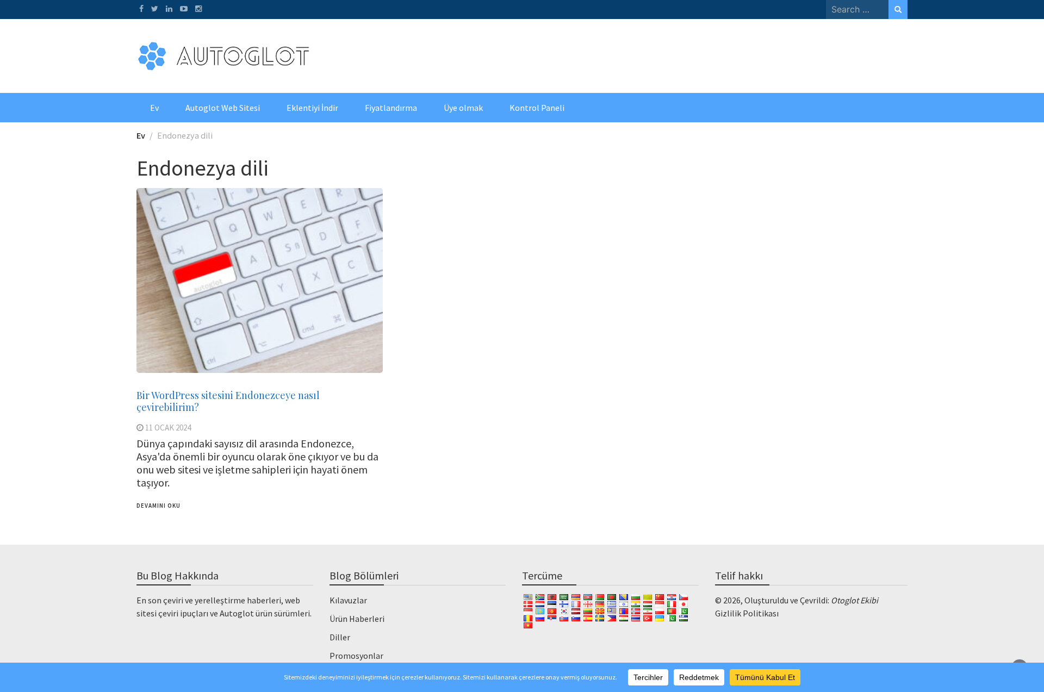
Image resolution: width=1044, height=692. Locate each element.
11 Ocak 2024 (168, 427)
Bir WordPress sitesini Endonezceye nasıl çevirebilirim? (228, 401)
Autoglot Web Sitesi (222, 107)
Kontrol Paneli (536, 107)
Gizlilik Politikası (747, 613)
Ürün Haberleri (357, 618)
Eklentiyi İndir (312, 107)
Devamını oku (158, 505)
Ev (154, 107)
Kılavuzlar (348, 600)
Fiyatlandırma (391, 107)
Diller (340, 637)
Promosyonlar (356, 655)
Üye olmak (463, 107)
